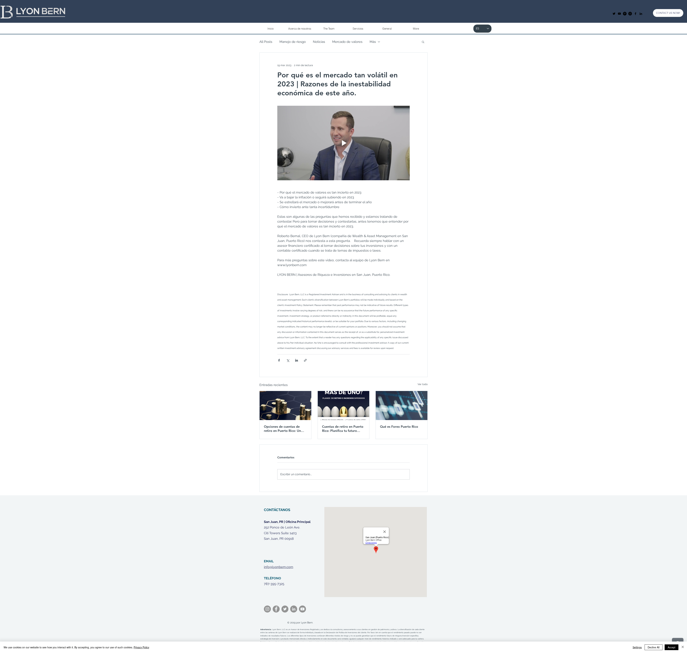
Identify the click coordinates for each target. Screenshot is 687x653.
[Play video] (343, 143)
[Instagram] (630, 13)
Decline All (653, 647)
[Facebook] (276, 609)
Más (373, 42)
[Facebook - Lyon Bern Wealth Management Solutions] (635, 13)
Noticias (319, 42)
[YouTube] (619, 13)
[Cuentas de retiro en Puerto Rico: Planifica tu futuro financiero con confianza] (343, 405)
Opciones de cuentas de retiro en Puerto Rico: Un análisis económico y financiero (282, 429)
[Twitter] (614, 13)
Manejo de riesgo (292, 42)
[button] (357, 29)
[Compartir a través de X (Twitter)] (287, 360)
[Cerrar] (683, 647)
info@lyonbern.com (278, 567)
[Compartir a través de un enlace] (305, 360)
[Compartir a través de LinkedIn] (296, 360)
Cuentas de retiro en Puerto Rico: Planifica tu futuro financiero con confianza (342, 429)
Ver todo (423, 384)
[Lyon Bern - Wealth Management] (641, 13)
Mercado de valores (347, 42)
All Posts (265, 42)
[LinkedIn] (293, 609)
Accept (671, 647)
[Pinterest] (625, 13)
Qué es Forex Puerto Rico (399, 427)
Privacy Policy (141, 647)
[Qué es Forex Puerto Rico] (401, 405)
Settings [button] (637, 647)
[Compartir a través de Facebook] (279, 360)
